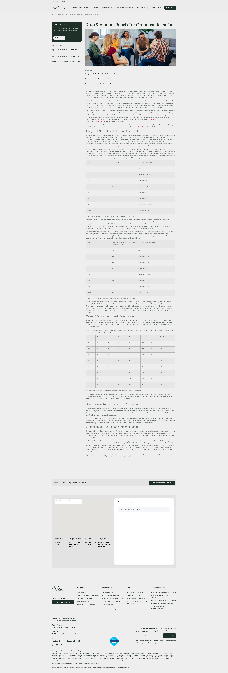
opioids (96, 121)
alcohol (96, 119)
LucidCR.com (95, 663)
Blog (138, 7)
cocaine (102, 121)
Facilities (86, 7)
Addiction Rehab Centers (144, 127)
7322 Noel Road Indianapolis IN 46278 (74, 544)
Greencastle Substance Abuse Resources (100, 79)
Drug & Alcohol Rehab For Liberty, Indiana (65, 56)
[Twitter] (175, 2)
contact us (94, 457)
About (80, 7)
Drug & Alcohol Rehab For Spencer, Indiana (66, 62)
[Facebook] (57, 645)
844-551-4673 (59, 544)
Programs (95, 7)
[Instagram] (172, 2)
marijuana (153, 119)
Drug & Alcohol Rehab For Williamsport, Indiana (65, 50)
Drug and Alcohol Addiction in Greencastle (100, 74)
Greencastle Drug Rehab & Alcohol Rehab (100, 84)
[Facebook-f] (169, 2)
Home (75, 7)
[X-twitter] (61, 645)
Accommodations (127, 7)
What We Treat (106, 7)
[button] (175, 70)
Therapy (116, 7)
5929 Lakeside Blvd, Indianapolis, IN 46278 (66, 641)
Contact (143, 7)
